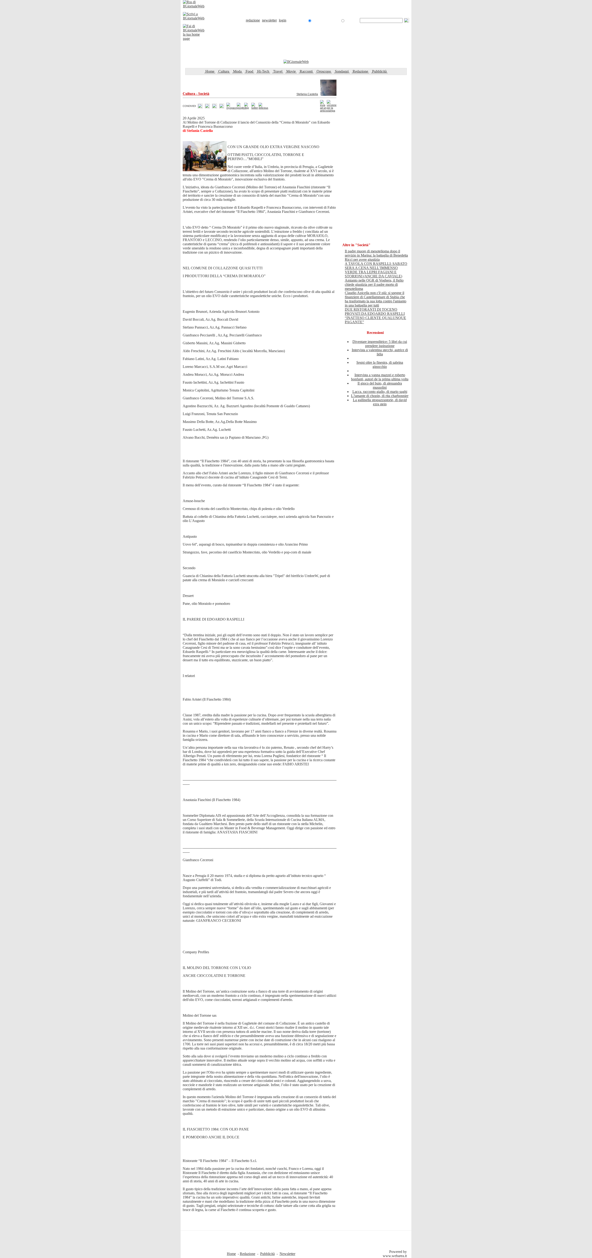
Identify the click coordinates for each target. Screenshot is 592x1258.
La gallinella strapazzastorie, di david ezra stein (380, 402)
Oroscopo (324, 71)
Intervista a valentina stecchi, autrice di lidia (380, 352)
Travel (277, 71)
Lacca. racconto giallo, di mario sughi (379, 392)
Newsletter (287, 1254)
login (282, 20)
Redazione (360, 71)
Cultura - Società (196, 94)
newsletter (269, 20)
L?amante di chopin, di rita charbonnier (379, 396)
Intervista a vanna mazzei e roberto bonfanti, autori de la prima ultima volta (379, 377)
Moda (237, 71)
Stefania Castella (307, 94)
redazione (253, 20)
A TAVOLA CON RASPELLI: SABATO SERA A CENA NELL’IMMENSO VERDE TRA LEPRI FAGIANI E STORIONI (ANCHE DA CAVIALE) (376, 270)
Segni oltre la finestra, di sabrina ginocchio (379, 364)
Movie (291, 71)
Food (249, 71)
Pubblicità (379, 71)
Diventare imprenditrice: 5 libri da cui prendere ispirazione (379, 344)
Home (209, 71)
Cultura (223, 71)
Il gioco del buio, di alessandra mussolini (380, 385)
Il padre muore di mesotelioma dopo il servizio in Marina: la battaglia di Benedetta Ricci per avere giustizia (376, 255)
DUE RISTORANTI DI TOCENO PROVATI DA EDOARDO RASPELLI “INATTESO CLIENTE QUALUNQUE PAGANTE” (375, 316)
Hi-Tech (263, 71)
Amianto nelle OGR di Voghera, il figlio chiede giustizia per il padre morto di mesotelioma (374, 284)
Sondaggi (342, 71)
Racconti (306, 71)
